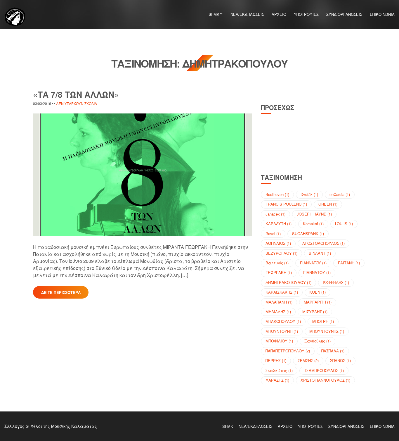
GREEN (327, 204)
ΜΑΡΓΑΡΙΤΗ (318, 302)
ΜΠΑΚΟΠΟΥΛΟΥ (283, 321)
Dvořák (309, 194)
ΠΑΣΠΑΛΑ (332, 351)
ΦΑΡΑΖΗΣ (277, 380)
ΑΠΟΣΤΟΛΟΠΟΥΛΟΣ (323, 243)
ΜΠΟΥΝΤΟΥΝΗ (282, 331)
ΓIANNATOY (313, 263)
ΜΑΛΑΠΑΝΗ (279, 302)
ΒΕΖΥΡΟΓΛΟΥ (281, 253)
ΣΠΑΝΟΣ (340, 360)
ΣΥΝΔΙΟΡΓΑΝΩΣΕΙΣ (344, 14)
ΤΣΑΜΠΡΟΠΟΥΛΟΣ (324, 370)
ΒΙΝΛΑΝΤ (320, 253)
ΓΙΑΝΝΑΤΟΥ (317, 272)
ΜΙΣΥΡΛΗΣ (314, 311)
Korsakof (313, 223)
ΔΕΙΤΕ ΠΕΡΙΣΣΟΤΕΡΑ (61, 292)
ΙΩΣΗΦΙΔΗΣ (336, 282)
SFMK (214, 14)
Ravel (273, 233)
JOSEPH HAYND (314, 214)
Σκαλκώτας (279, 370)
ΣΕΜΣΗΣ (308, 360)
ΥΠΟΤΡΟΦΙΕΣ (306, 14)
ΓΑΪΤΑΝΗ (349, 263)
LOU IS (344, 223)
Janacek (275, 214)
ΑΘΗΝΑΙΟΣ (278, 243)
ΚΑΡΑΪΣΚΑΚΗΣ (282, 292)
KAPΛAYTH (279, 223)
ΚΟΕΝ (317, 292)
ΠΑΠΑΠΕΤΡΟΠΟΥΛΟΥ (288, 351)
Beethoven (277, 194)
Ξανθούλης (317, 341)
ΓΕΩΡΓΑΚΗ (279, 272)
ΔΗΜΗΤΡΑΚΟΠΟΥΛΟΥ (288, 282)
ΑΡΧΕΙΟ (279, 14)
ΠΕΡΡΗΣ (276, 360)
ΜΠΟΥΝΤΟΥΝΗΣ (326, 331)
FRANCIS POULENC (286, 204)
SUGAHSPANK (308, 233)
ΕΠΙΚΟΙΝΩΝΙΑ (382, 14)
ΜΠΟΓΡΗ (323, 321)
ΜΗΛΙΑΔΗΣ (278, 311)
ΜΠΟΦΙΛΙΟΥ (279, 341)
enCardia (339, 194)
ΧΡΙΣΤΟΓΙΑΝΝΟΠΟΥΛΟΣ (325, 380)
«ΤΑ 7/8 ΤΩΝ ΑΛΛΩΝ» (76, 94)
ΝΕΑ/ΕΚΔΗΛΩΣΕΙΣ (247, 14)
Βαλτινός (277, 263)
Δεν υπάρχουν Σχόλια (76, 103)
